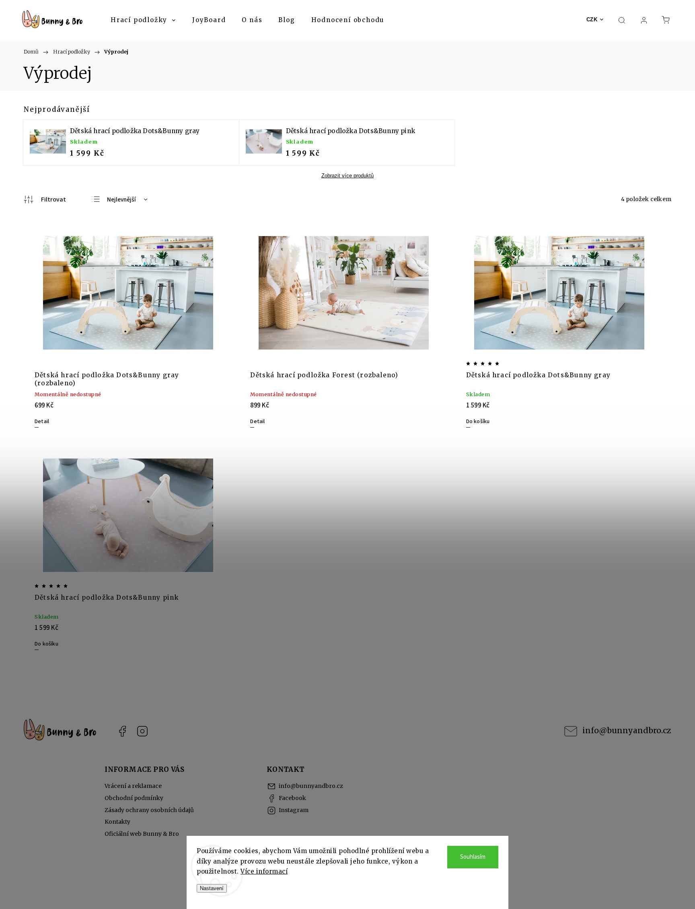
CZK (592, 19)
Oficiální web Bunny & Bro (142, 833)
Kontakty (117, 821)
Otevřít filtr (45, 199)
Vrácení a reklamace (133, 786)
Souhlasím (472, 857)
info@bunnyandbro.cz (626, 730)
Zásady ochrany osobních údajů (149, 810)
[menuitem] (143, 20)
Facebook (122, 731)
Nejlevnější (121, 199)
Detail (42, 421)
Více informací (264, 871)
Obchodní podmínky (134, 798)
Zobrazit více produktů (347, 176)
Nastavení (212, 888)
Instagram (142, 731)
